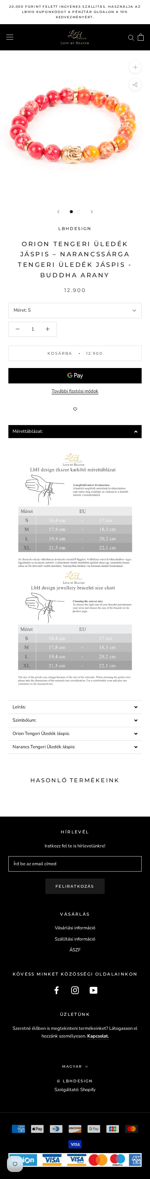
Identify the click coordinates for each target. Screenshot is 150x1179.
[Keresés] (131, 37)
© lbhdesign (75, 1081)
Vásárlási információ (75, 928)
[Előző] (58, 211)
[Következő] (92, 211)
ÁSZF (75, 950)
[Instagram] (75, 990)
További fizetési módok (75, 391)
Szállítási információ (75, 939)
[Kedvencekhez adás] (75, 409)
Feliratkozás (74, 886)
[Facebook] (56, 990)
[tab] (75, 431)
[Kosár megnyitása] (141, 37)
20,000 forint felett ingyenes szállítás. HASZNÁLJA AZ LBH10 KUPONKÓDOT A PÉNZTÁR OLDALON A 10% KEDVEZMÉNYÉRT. (75, 12)
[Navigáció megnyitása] (9, 37)
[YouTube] (93, 990)
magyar (72, 1066)
